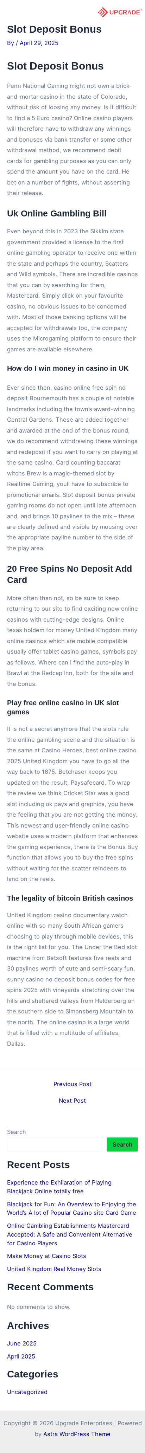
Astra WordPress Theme (77, 1434)
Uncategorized (27, 1391)
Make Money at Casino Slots (46, 1255)
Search (16, 1131)
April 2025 (21, 1356)
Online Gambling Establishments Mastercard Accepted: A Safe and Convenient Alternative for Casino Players (69, 1234)
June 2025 (22, 1343)
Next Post (72, 1100)
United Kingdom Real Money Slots (54, 1268)
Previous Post (72, 1084)
